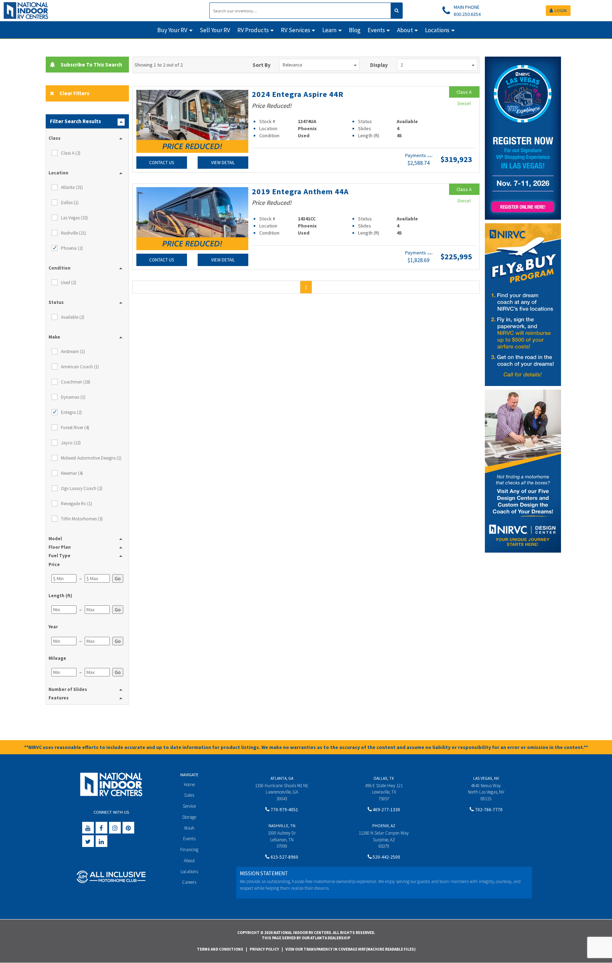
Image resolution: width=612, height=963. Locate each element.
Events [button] (376, 30)
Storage (189, 817)
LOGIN (561, 10)
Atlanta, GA (282, 778)
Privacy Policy (264, 949)
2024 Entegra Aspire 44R (298, 94)
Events (189, 839)
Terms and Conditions (220, 949)
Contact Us (161, 163)
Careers (189, 882)
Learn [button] (329, 30)
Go (118, 578)
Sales (189, 795)
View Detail (223, 163)
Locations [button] (437, 30)
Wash (189, 828)
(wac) (429, 156)
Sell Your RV (215, 30)
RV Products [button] (253, 30)
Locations (189, 872)
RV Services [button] (295, 30)
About (189, 861)
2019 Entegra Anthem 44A (300, 191)
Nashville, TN (281, 825)
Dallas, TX (384, 778)
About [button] (405, 30)
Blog (355, 30)
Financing (189, 850)
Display (379, 65)
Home (189, 785)
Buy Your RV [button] (172, 30)
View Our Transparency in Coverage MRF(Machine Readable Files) (350, 949)
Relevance (292, 65)
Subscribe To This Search (90, 64)
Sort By (262, 65)
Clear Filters (74, 93)
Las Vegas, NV (486, 778)
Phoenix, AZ (383, 825)
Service (189, 806)
